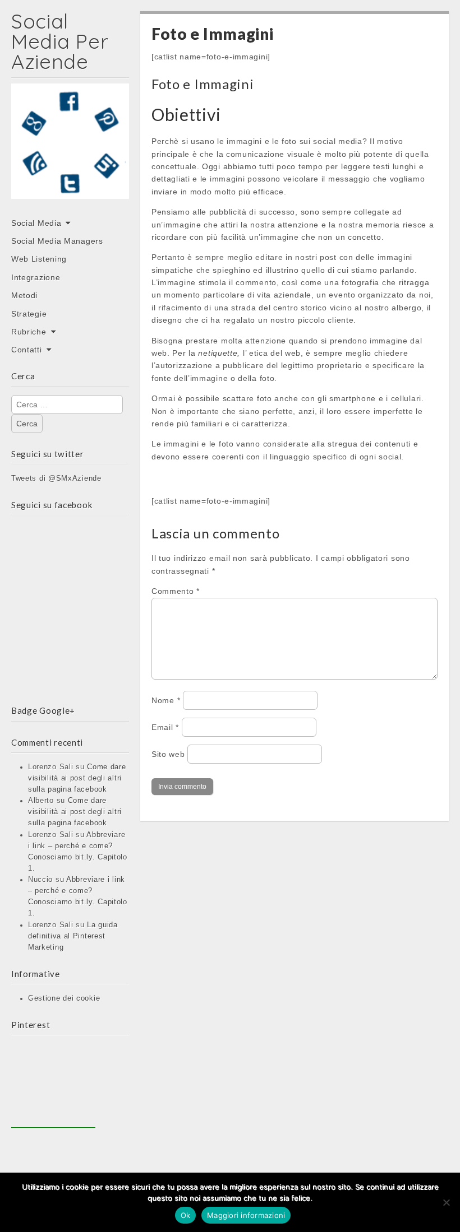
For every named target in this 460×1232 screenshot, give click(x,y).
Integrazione (35, 277)
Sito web (168, 754)
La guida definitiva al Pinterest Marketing (73, 936)
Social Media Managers (57, 240)
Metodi (24, 295)
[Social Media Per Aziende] (70, 149)
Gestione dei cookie (64, 998)
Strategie (29, 313)
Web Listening (39, 258)
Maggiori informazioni (246, 1215)
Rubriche (29, 331)
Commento (175, 591)
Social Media (36, 222)
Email (165, 727)
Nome (165, 700)
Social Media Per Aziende (59, 41)
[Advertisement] (53, 1086)
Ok (186, 1215)
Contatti (26, 349)
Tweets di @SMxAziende (56, 478)
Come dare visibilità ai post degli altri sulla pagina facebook (77, 778)
